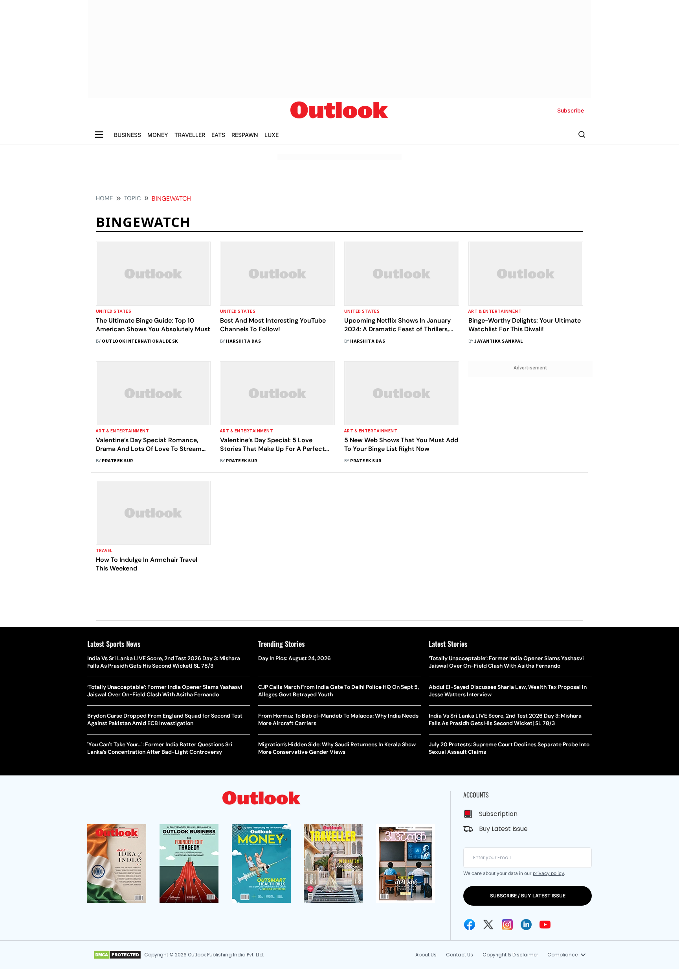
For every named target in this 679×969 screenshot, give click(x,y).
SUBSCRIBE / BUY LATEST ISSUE (527, 896)
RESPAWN (244, 134)
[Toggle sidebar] (99, 134)
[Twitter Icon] (488, 924)
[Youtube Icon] (545, 924)
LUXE (271, 134)
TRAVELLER (189, 134)
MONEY (157, 134)
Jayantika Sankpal (498, 341)
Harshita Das (243, 341)
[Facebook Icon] (469, 924)
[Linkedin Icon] (526, 924)
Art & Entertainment (494, 311)
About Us (426, 954)
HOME (104, 198)
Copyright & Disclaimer (510, 954)
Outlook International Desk (140, 341)
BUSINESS (127, 134)
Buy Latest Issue (503, 828)
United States (113, 311)
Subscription (498, 813)
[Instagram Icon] (507, 924)
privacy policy (548, 873)
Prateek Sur (117, 461)
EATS (218, 134)
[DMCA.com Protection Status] (117, 955)
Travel (104, 550)
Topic (132, 198)
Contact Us (459, 954)
